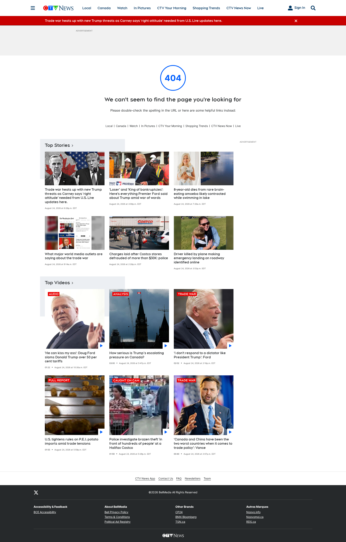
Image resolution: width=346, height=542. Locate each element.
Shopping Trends (206, 8)
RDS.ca (251, 521)
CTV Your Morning (171, 8)
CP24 (179, 512)
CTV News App (145, 478)
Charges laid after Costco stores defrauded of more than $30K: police (138, 256)
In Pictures (142, 8)
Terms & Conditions (117, 517)
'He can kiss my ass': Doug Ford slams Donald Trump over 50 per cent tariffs (71, 357)
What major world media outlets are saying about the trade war (74, 256)
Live (260, 8)
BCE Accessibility (45, 512)
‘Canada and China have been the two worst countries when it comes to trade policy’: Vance (203, 443)
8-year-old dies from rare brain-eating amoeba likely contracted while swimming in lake (200, 194)
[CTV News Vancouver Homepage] (58, 8)
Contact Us (165, 478)
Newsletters (192, 478)
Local (86, 8)
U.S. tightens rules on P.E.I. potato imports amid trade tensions (71, 441)
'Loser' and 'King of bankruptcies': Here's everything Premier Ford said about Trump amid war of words (138, 194)
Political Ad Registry (118, 521)
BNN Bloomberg (186, 517)
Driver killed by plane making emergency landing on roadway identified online (199, 258)
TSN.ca (180, 521)
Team (207, 478)
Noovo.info (253, 512)
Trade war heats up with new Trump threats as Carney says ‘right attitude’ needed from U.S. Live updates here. (73, 196)
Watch (122, 8)
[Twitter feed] (36, 492)
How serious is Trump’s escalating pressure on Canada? (136, 355)
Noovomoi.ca (255, 517)
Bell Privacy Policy (116, 512)
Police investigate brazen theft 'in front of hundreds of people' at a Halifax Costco (135, 443)
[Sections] (33, 8)
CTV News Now (238, 8)
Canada (104, 8)
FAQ (179, 478)
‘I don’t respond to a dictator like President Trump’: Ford (200, 355)
